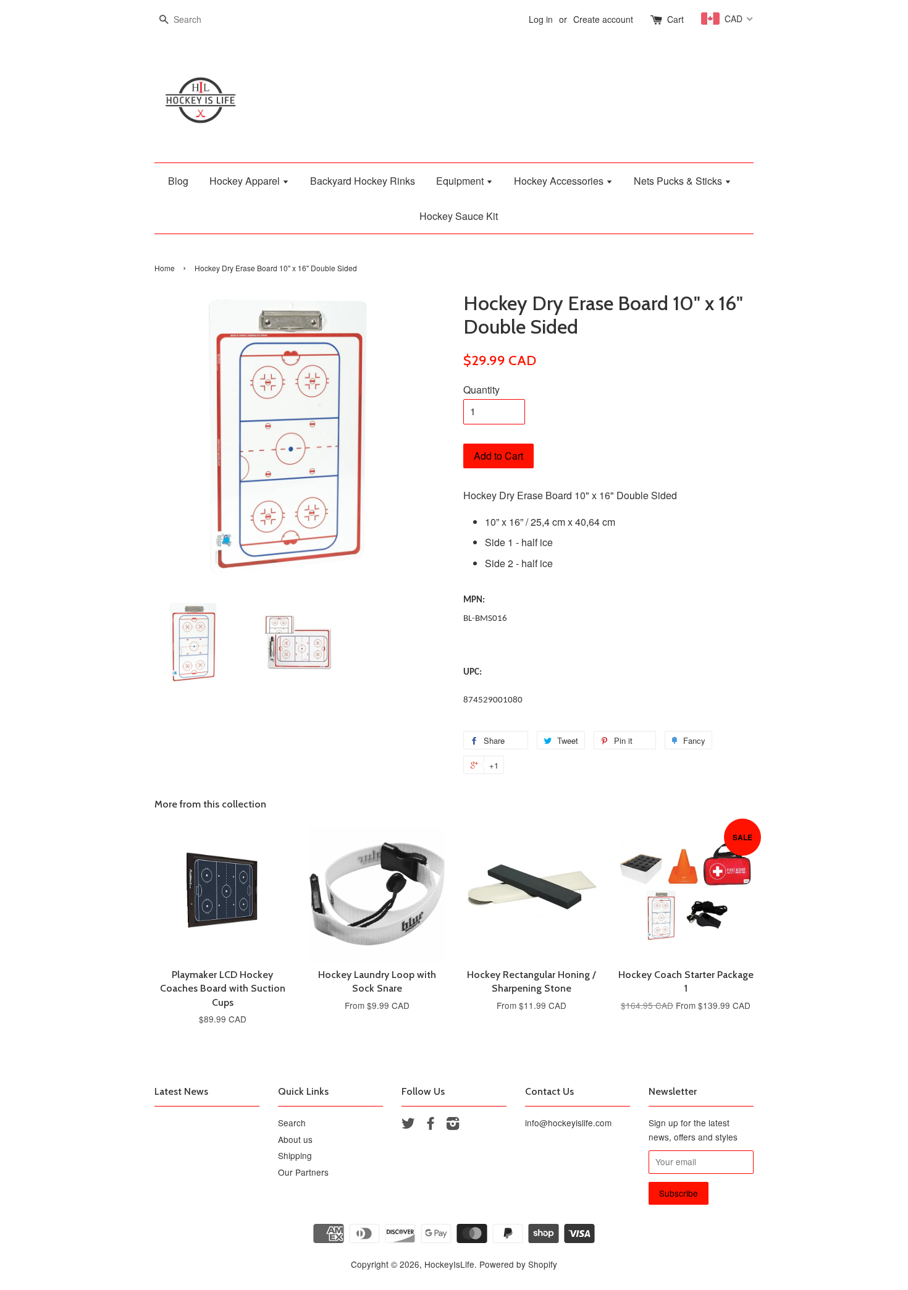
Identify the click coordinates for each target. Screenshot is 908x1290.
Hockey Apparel (245, 181)
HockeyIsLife (449, 1264)
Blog (178, 181)
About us (295, 1139)
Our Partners (303, 1172)
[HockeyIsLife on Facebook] (430, 1125)
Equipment (461, 181)
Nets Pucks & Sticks (679, 181)
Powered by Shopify (518, 1264)
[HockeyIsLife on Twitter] (408, 1125)
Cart (675, 19)
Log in (541, 19)
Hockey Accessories (560, 181)
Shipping (295, 1155)
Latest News (181, 1091)
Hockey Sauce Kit (458, 216)
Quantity (481, 389)
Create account (603, 19)
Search (292, 1122)
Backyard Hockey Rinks (362, 181)
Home (164, 268)
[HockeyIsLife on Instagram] (453, 1125)
